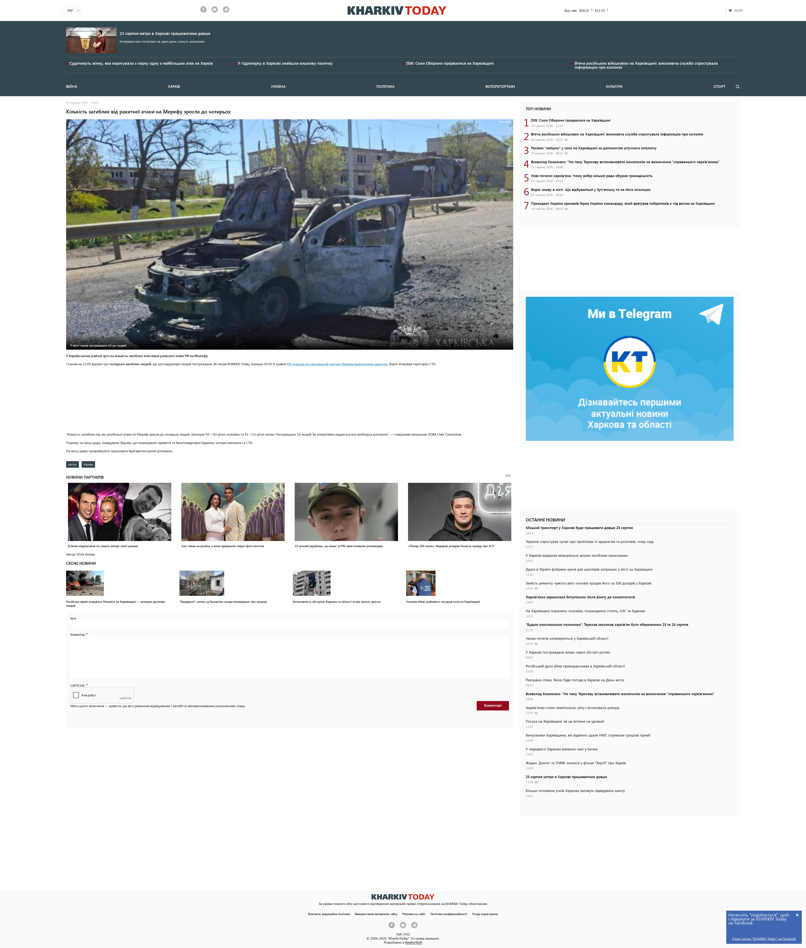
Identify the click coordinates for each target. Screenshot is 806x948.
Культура (614, 86)
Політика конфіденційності (448, 914)
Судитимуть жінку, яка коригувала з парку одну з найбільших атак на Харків (141, 63)
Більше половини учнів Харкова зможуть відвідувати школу (575, 790)
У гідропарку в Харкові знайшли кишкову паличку (285, 63)
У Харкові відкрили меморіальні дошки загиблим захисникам (577, 555)
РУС (407, 934)
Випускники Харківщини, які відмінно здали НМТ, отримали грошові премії (588, 735)
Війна (71, 86)
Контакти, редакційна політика (329, 914)
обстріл (72, 464)
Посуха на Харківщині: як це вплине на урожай (565, 721)
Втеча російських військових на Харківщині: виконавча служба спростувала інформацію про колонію (646, 65)
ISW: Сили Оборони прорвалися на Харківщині (450, 63)
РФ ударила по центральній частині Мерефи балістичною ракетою (337, 364)
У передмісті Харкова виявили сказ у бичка (561, 749)
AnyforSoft (413, 942)
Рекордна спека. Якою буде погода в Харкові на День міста (575, 680)
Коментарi (492, 705)
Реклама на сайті (413, 914)
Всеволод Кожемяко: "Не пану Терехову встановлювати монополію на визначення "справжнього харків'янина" (625, 161)
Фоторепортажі (500, 86)
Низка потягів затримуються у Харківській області (567, 638)
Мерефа (88, 464)
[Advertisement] (290, 399)
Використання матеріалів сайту (376, 914)
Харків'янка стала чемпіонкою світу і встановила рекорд (572, 707)
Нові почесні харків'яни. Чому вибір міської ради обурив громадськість (591, 175)
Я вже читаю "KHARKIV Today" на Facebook (764, 938)
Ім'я (73, 618)
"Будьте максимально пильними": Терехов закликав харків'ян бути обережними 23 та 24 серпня (607, 624)
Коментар (77, 634)
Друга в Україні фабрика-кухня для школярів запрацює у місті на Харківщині (589, 569)
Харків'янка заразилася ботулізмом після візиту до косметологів (580, 597)
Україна (278, 86)
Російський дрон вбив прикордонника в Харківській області (575, 666)
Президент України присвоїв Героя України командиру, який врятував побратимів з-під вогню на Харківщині (623, 203)
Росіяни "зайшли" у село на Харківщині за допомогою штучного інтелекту (594, 148)
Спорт (719, 86)
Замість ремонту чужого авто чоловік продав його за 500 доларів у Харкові (588, 583)
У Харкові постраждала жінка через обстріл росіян (568, 652)
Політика (385, 86)
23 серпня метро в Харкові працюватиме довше (165, 33)
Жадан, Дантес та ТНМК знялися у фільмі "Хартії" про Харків (576, 762)
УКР (399, 934)
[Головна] (397, 10)
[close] (797, 915)
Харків (174, 86)
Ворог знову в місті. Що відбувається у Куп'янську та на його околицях (591, 189)
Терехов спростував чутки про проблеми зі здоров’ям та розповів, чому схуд (589, 541)
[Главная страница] (403, 896)
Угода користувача (485, 914)
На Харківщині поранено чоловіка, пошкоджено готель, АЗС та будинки (585, 610)
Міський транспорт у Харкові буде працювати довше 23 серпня (579, 527)
